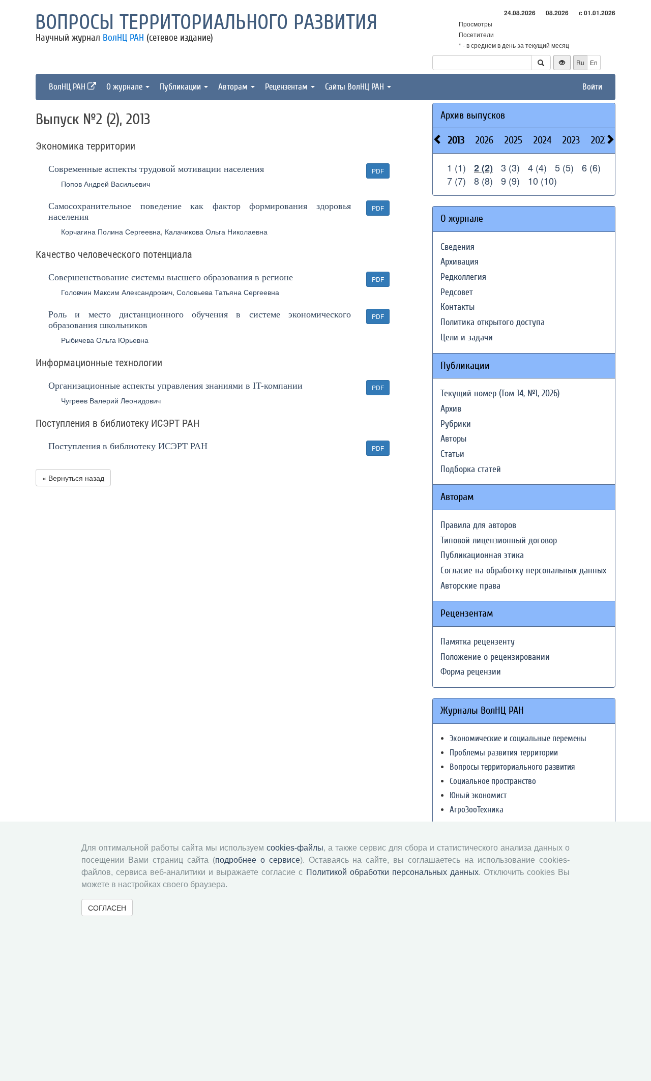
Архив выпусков (472, 115)
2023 (571, 140)
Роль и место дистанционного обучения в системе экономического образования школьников (199, 319)
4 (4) (537, 167)
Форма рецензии (470, 671)
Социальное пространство (493, 781)
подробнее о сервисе (257, 860)
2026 (484, 140)
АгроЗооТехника (477, 809)
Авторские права (470, 585)
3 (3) (510, 167)
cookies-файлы (295, 847)
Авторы (453, 438)
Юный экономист (478, 795)
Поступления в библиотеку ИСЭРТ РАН (128, 446)
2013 (456, 140)
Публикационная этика (482, 555)
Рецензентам (287, 87)
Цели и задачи (466, 337)
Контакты (457, 307)
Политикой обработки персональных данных (392, 872)
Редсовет (456, 292)
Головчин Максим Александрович (116, 292)
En (594, 62)
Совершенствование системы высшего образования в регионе (170, 277)
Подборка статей (470, 469)
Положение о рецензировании (495, 657)
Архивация (459, 261)
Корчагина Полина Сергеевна (111, 231)
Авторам (234, 87)
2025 (513, 140)
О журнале (125, 87)
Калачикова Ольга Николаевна (216, 231)
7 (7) (456, 180)
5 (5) (564, 167)
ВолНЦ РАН (123, 37)
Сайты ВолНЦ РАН (355, 87)
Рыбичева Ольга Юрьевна (105, 340)
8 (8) (483, 180)
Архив (450, 408)
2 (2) (483, 167)
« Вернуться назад (73, 478)
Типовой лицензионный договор (498, 540)
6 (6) (591, 167)
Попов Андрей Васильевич (105, 184)
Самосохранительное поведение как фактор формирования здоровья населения (199, 210)
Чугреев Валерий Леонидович (111, 400)
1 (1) (456, 167)
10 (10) (542, 180)
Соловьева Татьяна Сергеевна (227, 292)
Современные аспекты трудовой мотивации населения (156, 168)
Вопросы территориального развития (206, 22)
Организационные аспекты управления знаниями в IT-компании (175, 385)
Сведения (457, 247)
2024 (542, 140)
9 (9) (510, 180)
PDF (378, 170)
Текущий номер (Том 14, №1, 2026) (499, 393)
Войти (592, 87)
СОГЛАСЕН (107, 907)
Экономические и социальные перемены (518, 738)
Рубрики (455, 424)
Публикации (181, 87)
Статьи (452, 454)
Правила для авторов (478, 525)
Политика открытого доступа (492, 322)
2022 (599, 140)
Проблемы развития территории (504, 752)
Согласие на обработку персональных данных (523, 570)
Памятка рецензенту (477, 641)
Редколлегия (463, 277)
